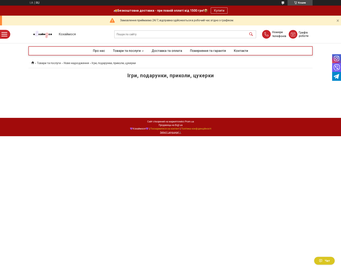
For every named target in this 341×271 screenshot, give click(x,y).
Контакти (241, 51)
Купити (219, 10)
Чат (327, 260)
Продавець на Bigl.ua (171, 125)
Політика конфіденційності (196, 128)
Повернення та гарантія (208, 51)
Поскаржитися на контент (164, 128)
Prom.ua (189, 121)
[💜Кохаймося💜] (42, 34)
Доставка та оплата (167, 51)
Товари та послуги (127, 51)
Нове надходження (76, 63)
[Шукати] (251, 34)
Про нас (99, 51)
